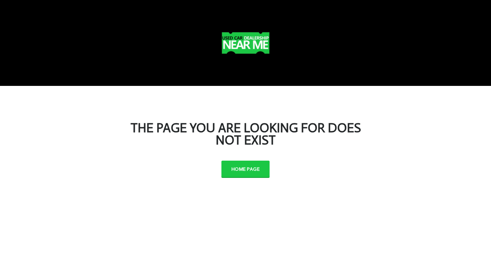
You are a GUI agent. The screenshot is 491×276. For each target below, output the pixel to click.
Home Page (245, 169)
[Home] (245, 41)
